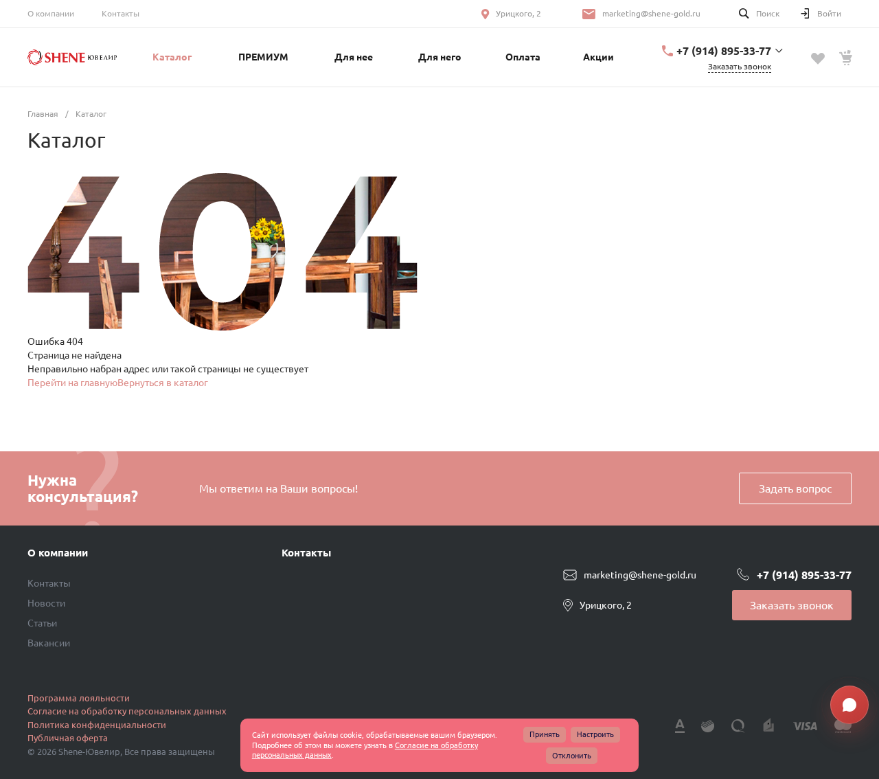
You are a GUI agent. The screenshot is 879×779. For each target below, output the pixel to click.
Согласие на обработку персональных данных (127, 711)
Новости (46, 603)
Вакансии (48, 642)
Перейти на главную (72, 382)
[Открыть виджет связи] (849, 705)
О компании (50, 13)
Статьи (42, 623)
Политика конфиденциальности (96, 725)
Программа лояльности (78, 698)
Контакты (120, 13)
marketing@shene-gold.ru (651, 13)
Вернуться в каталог (162, 382)
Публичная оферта (67, 738)
